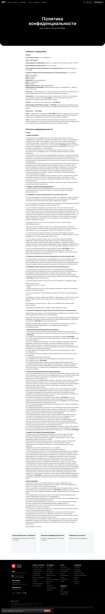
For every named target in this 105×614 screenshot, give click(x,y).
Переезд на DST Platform (52, 579)
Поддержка (36, 2)
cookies (11, 610)
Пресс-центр (77, 569)
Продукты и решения (12, 2)
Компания (44, 2)
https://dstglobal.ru (46, 57)
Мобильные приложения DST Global (19, 566)
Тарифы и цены (50, 569)
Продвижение (63, 579)
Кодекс (76, 579)
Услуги (30, 2)
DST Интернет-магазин (38, 567)
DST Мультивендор (37, 571)
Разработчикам (64, 594)
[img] (84, 2)
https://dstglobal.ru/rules (32, 327)
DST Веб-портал (36, 575)
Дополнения (49, 585)
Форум (62, 589)
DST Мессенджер (37, 585)
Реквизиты (76, 581)
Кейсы (47, 583)
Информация (77, 565)
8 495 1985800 (61, 28)
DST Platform (49, 567)
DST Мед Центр (36, 573)
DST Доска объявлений (38, 577)
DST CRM (35, 581)
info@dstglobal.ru (54, 496)
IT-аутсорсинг (63, 567)
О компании (77, 567)
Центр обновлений (50, 587)
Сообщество (63, 587)
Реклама (62, 581)
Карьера (76, 577)
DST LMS (35, 579)
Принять (47, 610)
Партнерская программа (80, 575)
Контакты (76, 583)
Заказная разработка (65, 569)
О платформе (23, 2)
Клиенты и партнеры (79, 573)
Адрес (13, 571)
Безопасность (49, 581)
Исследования (77, 571)
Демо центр (49, 589)
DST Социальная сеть (38, 583)
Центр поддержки (64, 592)
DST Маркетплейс (37, 569)
